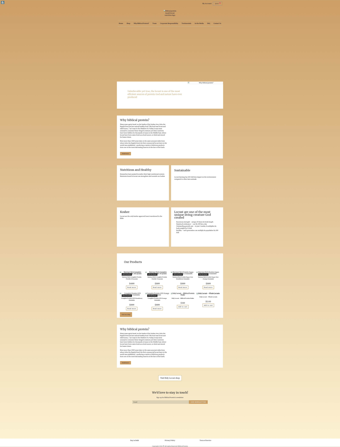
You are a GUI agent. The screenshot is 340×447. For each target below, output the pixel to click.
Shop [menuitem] (128, 23)
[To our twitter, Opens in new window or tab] (117, 4)
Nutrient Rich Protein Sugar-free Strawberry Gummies (183, 278)
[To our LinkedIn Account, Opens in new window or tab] (123, 4)
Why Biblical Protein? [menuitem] (141, 23)
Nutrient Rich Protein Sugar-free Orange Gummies (208, 278)
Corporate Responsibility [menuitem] (169, 23)
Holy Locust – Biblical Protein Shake (183, 298)
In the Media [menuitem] (199, 23)
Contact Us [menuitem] (217, 23)
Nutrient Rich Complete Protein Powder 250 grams (131, 278)
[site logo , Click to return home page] (170, 13)
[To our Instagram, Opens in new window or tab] (121, 4)
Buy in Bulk (134, 440)
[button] (217, 3)
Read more (131, 287)
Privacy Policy (170, 440)
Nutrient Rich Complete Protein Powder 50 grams (157, 278)
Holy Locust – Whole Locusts (208, 297)
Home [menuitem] (121, 23)
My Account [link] (207, 4)
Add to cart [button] (182, 307)
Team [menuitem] (154, 23)
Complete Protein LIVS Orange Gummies (157, 299)
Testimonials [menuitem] (186, 23)
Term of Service (205, 440)
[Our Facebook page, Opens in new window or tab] (119, 4)
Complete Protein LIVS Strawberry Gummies (131, 299)
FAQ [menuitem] (208, 23)
